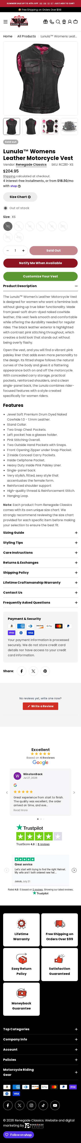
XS (9, 227)
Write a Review (44, 707)
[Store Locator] (64, 21)
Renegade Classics (31, 164)
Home (7, 36)
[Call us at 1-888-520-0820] (51, 21)
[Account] (69, 21)
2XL (64, 227)
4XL (20, 238)
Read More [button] (21, 810)
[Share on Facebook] (21, 671)
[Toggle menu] (5, 21)
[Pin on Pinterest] (45, 671)
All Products (26, 36)
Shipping (9, 176)
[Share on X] (33, 671)
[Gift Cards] (45, 21)
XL (53, 227)
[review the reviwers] (15, 786)
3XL (9, 238)
